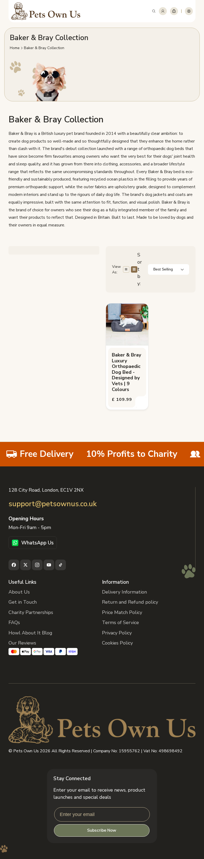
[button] (154, 11)
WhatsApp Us (37, 542)
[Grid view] (134, 269)
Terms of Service (120, 622)
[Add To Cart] (141, 402)
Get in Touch (22, 602)
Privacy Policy (117, 633)
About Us (19, 592)
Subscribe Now (101, 830)
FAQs (14, 622)
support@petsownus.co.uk (52, 504)
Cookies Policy (117, 643)
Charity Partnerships (30, 612)
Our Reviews (22, 643)
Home (15, 48)
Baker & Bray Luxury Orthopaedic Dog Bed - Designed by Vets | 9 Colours (126, 372)
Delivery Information (124, 592)
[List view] (126, 269)
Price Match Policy (122, 612)
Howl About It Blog (30, 633)
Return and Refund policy (130, 602)
